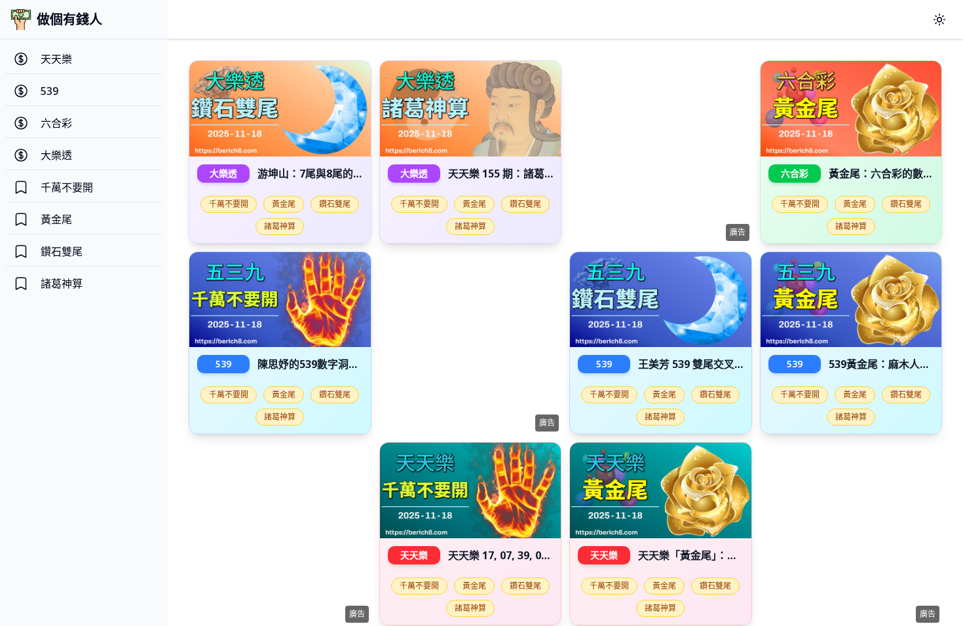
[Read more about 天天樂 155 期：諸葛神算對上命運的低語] (470, 108)
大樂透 (223, 173)
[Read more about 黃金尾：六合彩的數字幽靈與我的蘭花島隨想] (851, 108)
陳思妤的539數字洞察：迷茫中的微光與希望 (360, 364)
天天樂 (414, 555)
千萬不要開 (228, 204)
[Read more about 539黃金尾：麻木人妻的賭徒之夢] (851, 300)
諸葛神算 (279, 226)
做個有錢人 (69, 19)
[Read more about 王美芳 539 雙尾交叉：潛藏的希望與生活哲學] (660, 300)
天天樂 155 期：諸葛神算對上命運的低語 (543, 173)
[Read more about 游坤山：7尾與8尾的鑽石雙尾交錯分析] (280, 108)
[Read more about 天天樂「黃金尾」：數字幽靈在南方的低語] (660, 490)
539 (223, 364)
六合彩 (794, 173)
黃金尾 (283, 204)
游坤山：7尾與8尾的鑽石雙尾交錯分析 (347, 173)
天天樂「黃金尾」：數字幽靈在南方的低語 (735, 555)
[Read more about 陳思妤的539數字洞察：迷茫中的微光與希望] (280, 300)
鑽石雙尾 (334, 204)
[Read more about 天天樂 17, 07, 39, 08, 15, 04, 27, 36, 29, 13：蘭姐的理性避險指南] (470, 490)
